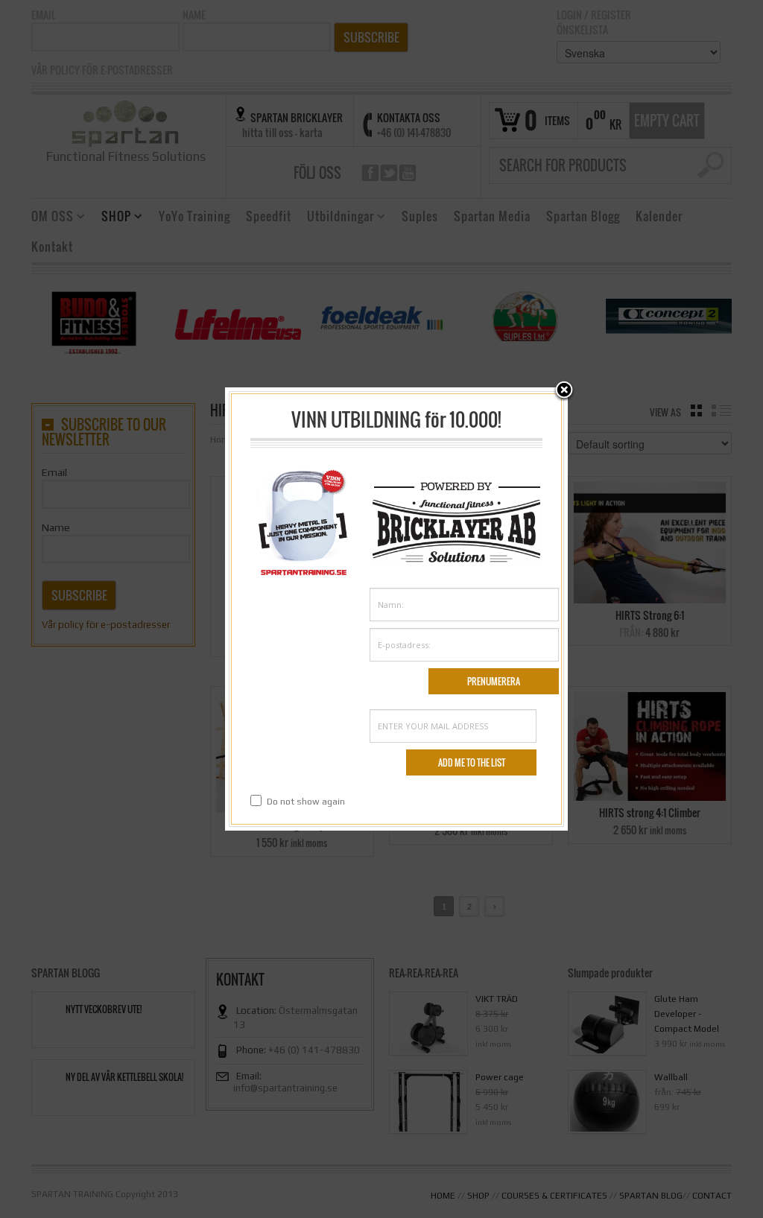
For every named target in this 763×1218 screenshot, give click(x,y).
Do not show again (306, 801)
